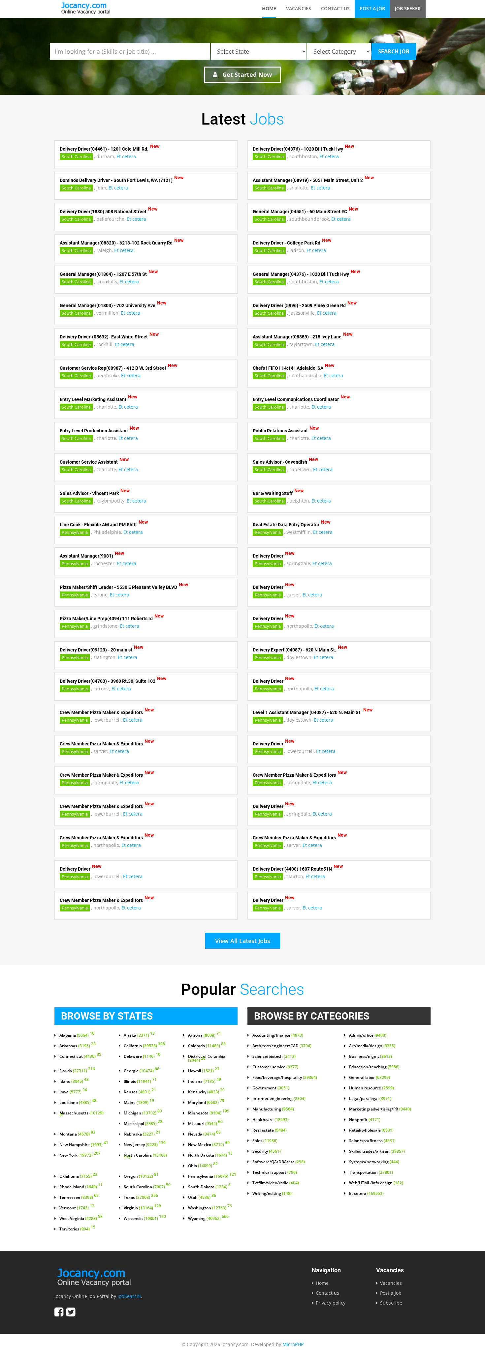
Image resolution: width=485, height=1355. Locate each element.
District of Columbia (206, 1058)
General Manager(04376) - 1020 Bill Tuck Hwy (301, 274)
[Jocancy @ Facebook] (58, 1312)
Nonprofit (364, 1120)
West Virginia (81, 1219)
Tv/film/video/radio (275, 1183)
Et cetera (126, 156)
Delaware (142, 1056)
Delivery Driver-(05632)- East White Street (104, 336)
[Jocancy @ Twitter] (70, 1312)
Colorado (207, 1046)
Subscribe (391, 1303)
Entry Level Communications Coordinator (296, 399)
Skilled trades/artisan (377, 1151)
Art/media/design (372, 1046)
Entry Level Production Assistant (94, 430)
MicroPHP (293, 1344)
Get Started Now (246, 74)
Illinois (140, 1081)
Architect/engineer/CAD (281, 1046)
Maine (139, 1103)
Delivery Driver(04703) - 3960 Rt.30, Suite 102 (107, 681)
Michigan (143, 1113)
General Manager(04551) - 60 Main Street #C (300, 211)
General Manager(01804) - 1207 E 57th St (103, 274)
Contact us (335, 8)
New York (80, 1155)
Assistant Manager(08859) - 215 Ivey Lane (297, 336)
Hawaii (203, 1071)
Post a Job (372, 8)
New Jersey (145, 1145)
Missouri (205, 1124)
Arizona (204, 1035)
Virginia (142, 1208)
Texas (141, 1197)
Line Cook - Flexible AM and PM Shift (98, 524)
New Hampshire (83, 1145)
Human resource (371, 1088)
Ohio (203, 1166)
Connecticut (80, 1056)
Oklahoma (78, 1176)
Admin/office (367, 1035)
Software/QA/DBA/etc (278, 1162)
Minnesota (208, 1113)
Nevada (204, 1134)
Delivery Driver (268, 556)
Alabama (76, 1035)
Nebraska (142, 1134)
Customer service (275, 1067)
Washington (210, 1208)
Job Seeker (408, 8)
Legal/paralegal (370, 1099)
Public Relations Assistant (280, 430)
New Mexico (209, 1145)
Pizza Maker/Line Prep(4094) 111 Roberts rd (106, 618)
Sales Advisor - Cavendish (280, 462)
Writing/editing (272, 1194)
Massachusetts (81, 1114)
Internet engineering (279, 1099)
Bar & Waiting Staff (273, 493)
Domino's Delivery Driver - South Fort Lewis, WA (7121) (116, 180)
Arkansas (77, 1046)
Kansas (140, 1092)
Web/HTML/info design (376, 1183)
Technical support (274, 1172)
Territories (77, 1229)
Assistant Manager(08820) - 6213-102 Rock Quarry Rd (116, 242)
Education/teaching (374, 1067)
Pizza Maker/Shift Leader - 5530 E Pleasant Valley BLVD (118, 587)
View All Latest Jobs (242, 941)
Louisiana (77, 1103)
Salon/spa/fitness (372, 1141)
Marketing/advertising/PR (380, 1109)
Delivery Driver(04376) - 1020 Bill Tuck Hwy (298, 149)
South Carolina (76, 156)
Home (269, 8)
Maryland (206, 1103)
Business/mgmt (370, 1056)
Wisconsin (145, 1219)
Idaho (74, 1081)
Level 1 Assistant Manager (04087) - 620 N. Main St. (307, 712)
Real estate (269, 1130)
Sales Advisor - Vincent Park (89, 493)
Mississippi (143, 1124)
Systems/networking (374, 1162)
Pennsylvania (75, 532)
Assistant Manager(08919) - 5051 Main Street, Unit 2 (308, 180)
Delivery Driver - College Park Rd (286, 242)
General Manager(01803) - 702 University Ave (107, 305)
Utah (202, 1197)
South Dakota (209, 1187)
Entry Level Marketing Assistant (93, 399)
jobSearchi (129, 1296)
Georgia (141, 1071)
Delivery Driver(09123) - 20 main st (96, 649)
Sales (264, 1141)
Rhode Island (81, 1187)
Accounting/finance (277, 1035)
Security (266, 1151)
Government (270, 1088)
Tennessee (79, 1197)
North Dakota (210, 1155)
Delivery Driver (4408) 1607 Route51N (292, 869)
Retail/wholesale (371, 1130)
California (144, 1046)
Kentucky (206, 1092)
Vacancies (298, 8)
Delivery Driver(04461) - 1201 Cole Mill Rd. (104, 149)
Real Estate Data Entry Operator (286, 524)
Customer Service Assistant (89, 462)
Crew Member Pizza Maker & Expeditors (101, 712)
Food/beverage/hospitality (284, 1078)
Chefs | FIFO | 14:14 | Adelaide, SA (288, 368)
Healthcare (270, 1120)
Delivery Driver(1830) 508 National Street (103, 211)
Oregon (141, 1176)
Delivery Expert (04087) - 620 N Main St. (294, 649)
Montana (77, 1134)
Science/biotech (274, 1056)
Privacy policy (330, 1303)
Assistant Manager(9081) (86, 556)
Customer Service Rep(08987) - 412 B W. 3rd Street (113, 368)
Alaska (139, 1035)
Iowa (73, 1092)
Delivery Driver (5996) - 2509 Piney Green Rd (299, 305)
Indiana (204, 1081)
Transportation (371, 1172)
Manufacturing (273, 1109)
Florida (77, 1071)
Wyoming (208, 1219)
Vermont (76, 1208)
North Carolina (145, 1156)
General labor (369, 1078)
